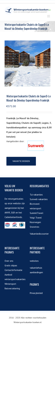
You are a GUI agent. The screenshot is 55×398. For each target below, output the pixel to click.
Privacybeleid (36, 293)
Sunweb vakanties (39, 199)
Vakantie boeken (21, 161)
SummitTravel (36, 213)
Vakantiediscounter (39, 233)
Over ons (9, 260)
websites (34, 260)
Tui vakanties (36, 194)
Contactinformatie (13, 270)
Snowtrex (34, 226)
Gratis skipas (11, 265)
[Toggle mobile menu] (48, 16)
